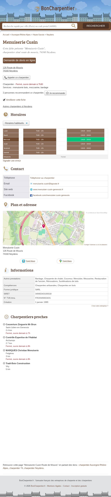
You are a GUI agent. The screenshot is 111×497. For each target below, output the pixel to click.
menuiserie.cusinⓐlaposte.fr (46, 184)
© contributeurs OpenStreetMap (96, 213)
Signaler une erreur (12, 160)
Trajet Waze (30, 261)
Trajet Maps (67, 261)
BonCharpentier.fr (55, 12)
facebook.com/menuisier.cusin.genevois (51, 195)
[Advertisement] (55, 439)
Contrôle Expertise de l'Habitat (21, 337)
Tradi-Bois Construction (18, 363)
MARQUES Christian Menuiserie (22, 350)
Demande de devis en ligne (19, 60)
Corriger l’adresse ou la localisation (95, 244)
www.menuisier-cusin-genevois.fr (48, 189)
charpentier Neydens (34, 468)
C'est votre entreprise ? (100, 306)
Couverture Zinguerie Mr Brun (21, 324)
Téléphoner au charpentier (42, 178)
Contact (66, 486)
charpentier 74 (16, 468)
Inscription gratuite (79, 486)
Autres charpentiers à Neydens (17, 106)
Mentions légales (54, 486)
